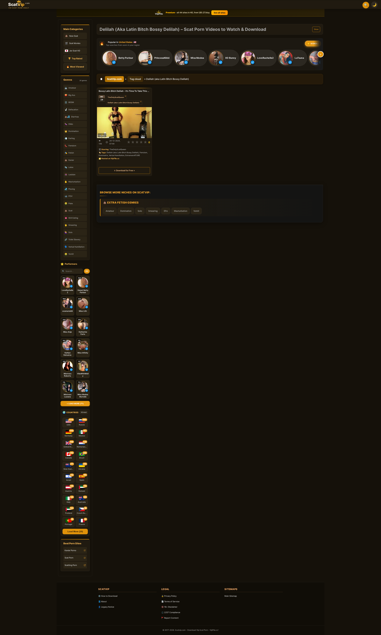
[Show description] (106, 142)
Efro (166, 211)
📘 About (102, 601)
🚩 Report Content (170, 618)
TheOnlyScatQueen (116, 97)
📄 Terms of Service (170, 601)
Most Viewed (75, 66)
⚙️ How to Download (107, 596)
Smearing (153, 211)
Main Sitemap (230, 596)
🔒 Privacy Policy (169, 596)
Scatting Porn (71, 565)
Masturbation (180, 211)
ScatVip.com (114, 78)
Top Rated (75, 58)
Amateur (110, 211)
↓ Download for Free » (124, 170)
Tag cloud (135, 78)
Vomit (196, 211)
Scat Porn (69, 557)
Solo (140, 211)
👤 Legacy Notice (106, 607)
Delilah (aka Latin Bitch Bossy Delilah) (123, 103)
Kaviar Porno (70, 550)
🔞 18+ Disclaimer (169, 607)
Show (316, 29)
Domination (125, 211)
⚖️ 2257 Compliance (170, 612)
